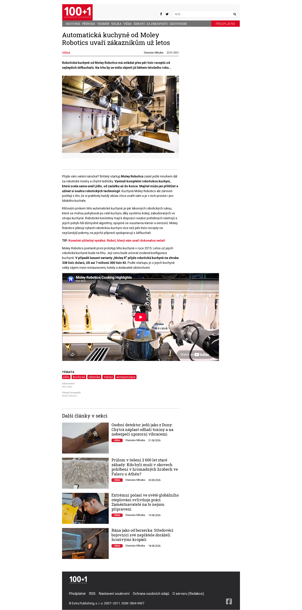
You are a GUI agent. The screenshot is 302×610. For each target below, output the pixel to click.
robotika (94, 377)
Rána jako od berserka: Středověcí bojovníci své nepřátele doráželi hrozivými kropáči (142, 535)
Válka (116, 24)
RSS (92, 593)
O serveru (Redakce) (188, 593)
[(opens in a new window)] (161, 14)
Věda (127, 24)
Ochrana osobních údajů (151, 593)
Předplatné (225, 24)
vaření (108, 377)
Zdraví (139, 24)
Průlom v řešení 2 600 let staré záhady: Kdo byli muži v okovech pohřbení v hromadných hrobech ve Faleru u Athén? (145, 467)
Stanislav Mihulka (153, 52)
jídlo (66, 377)
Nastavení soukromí (114, 593)
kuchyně (79, 377)
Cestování (178, 24)
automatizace (125, 377)
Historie (73, 24)
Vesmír (103, 24)
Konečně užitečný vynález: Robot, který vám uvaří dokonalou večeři (117, 240)
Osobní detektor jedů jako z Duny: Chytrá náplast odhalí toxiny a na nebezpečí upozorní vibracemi (142, 429)
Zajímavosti (157, 24)
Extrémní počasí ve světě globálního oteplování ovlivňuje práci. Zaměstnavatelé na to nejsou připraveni (145, 502)
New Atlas (67, 386)
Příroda (88, 24)
